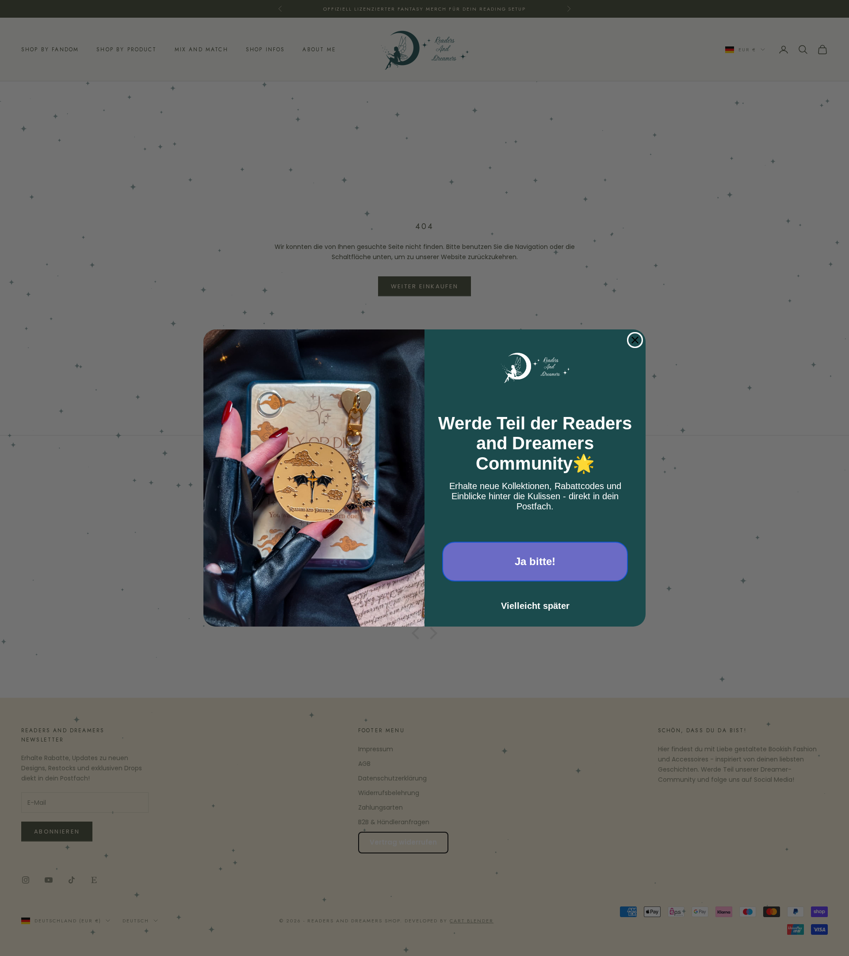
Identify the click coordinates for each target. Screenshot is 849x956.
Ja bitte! (535, 561)
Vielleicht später (535, 606)
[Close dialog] (635, 340)
